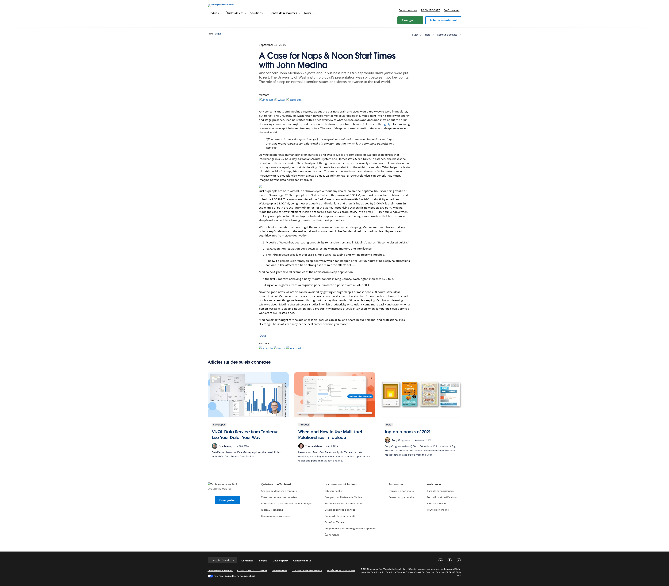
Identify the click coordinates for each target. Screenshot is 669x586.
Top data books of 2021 (408, 431)
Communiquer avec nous (275, 516)
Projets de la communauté (340, 516)
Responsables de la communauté (344, 503)
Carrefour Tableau (335, 522)
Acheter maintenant (443, 20)
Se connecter (451, 10)
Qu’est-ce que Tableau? (276, 484)
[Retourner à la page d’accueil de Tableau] (222, 4)
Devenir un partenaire (401, 497)
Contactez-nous (408, 10)
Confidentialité (279, 570)
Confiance (247, 560)
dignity (386, 124)
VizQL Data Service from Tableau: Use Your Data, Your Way (245, 434)
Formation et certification (442, 497)
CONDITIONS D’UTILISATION (252, 570)
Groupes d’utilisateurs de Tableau (344, 497)
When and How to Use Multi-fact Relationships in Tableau (330, 434)
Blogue (218, 34)
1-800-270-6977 (430, 10)
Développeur (280, 560)
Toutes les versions (438, 509)
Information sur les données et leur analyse (286, 503)
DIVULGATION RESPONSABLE (307, 570)
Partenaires (396, 484)
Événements (332, 534)
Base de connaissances (440, 490)
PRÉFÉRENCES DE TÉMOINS (341, 570)
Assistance (434, 484)
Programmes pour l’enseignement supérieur (350, 528)
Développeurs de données (340, 509)
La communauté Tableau (341, 484)
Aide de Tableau (436, 503)
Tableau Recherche (272, 509)
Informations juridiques (220, 570)
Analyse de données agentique (279, 490)
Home (210, 34)
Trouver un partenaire (401, 490)
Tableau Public (333, 490)
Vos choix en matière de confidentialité (234, 576)
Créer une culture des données (279, 497)
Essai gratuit (410, 20)
